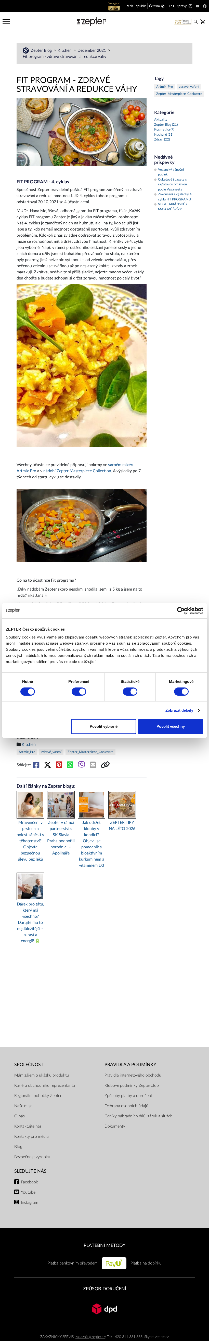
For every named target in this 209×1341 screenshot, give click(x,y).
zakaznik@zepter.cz (90, 1337)
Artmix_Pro (27, 752)
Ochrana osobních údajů (126, 1106)
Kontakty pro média (31, 1136)
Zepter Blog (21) (166, 124)
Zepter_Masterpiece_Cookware (90, 752)
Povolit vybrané (103, 726)
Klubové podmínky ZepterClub (131, 1085)
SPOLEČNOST (29, 1065)
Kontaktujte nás (28, 1126)
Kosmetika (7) (164, 129)
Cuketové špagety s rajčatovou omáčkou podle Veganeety (172, 184)
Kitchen (65, 50)
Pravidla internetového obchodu (132, 1075)
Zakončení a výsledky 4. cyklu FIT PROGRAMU (175, 197)
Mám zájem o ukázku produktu (41, 1075)
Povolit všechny (170, 726)
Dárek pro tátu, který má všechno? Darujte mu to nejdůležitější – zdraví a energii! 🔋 (30, 922)
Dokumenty (114, 1126)
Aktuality (160, 119)
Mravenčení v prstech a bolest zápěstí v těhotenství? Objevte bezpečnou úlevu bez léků (30, 841)
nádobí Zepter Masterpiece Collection (77, 471)
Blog (18, 1147)
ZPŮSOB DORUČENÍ (104, 1289)
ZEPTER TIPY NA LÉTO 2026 (122, 826)
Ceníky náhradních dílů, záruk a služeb (138, 1116)
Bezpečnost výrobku (32, 1157)
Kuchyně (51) (163, 134)
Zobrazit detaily (179, 710)
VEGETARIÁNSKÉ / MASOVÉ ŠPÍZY (172, 207)
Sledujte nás (30, 1171)
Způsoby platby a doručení (128, 1096)
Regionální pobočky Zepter (38, 1096)
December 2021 (92, 50)
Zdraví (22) (162, 139)
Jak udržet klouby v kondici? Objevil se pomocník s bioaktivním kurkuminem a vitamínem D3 (91, 844)
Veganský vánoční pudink (171, 172)
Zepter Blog (42, 50)
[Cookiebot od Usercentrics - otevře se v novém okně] (181, 611)
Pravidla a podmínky (130, 1065)
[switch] (79, 691)
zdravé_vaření (51, 752)
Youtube (28, 1192)
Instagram (29, 1202)
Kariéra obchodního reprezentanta (44, 1085)
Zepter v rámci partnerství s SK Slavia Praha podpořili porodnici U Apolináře (61, 838)
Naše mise (23, 1106)
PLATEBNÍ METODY (104, 1245)
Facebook (29, 1182)
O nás (19, 1116)
